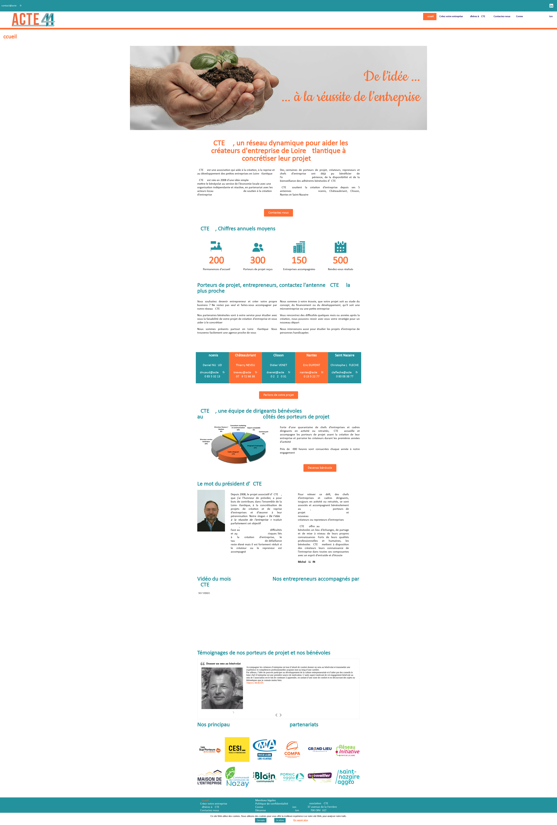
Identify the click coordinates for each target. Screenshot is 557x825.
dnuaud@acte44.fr (212, 372)
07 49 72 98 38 (245, 376)
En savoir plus (300, 820)
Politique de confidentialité (271, 803)
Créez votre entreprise (451, 16)
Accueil (430, 16)
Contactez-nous (502, 16)
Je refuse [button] (280, 820)
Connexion (534, 16)
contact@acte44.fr (11, 5)
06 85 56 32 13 (212, 376)
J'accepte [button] (261, 820)
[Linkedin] (551, 6)
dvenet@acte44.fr (278, 372)
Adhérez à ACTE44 (478, 16)
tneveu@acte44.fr (245, 372)
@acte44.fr (316, 372)
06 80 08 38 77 (344, 376)
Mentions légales (265, 800)
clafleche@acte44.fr (345, 372)
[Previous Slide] (276, 714)
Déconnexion (277, 810)
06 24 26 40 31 (278, 376)
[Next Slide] (280, 714)
